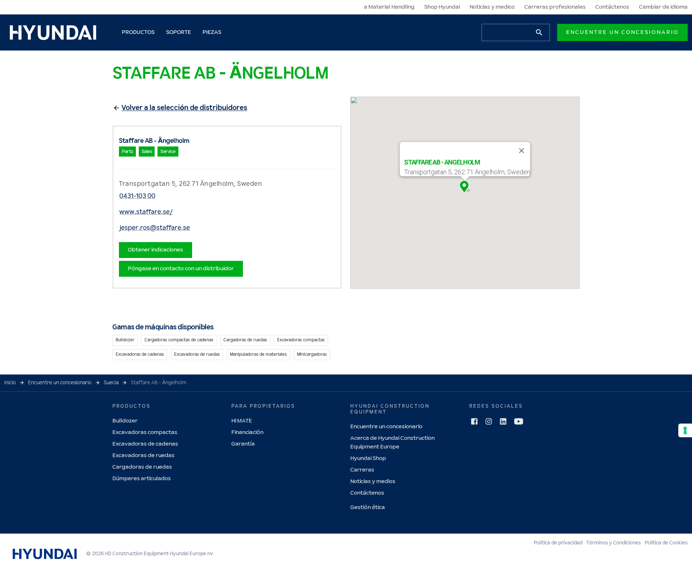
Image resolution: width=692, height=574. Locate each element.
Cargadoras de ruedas (142, 467)
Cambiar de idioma (663, 7)
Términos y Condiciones (613, 542)
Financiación (247, 432)
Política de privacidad (558, 542)
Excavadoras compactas (144, 432)
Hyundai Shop (368, 458)
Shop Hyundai (442, 7)
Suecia (111, 382)
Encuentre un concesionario (622, 32)
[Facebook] (474, 421)
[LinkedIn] (503, 421)
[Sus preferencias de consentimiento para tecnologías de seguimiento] (685, 430)
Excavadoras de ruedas (143, 455)
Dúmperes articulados (141, 479)
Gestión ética (367, 507)
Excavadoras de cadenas (145, 444)
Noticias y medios (492, 7)
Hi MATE (241, 421)
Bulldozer (125, 421)
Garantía (243, 444)
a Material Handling (389, 7)
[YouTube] (518, 421)
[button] (465, 186)
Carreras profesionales (555, 7)
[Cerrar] (521, 150)
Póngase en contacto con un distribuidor (181, 269)
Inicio (10, 382)
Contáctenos (612, 7)
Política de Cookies (666, 542)
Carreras (362, 470)
